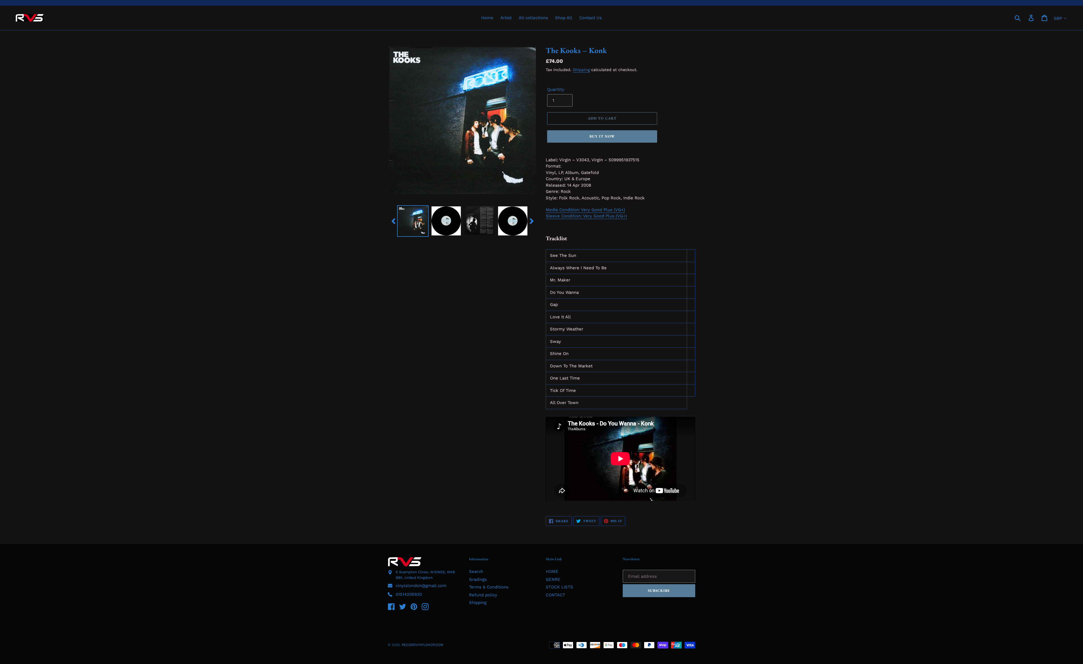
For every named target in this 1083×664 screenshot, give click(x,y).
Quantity (555, 89)
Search (476, 571)
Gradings (478, 579)
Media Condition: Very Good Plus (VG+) (585, 209)
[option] (413, 221)
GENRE (553, 579)
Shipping (581, 69)
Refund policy (483, 594)
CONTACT (555, 594)
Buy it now (602, 136)
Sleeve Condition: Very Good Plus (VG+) (586, 216)
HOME (552, 571)
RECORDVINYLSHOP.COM (422, 645)
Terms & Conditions (489, 587)
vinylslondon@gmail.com (421, 585)
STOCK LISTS (559, 587)
